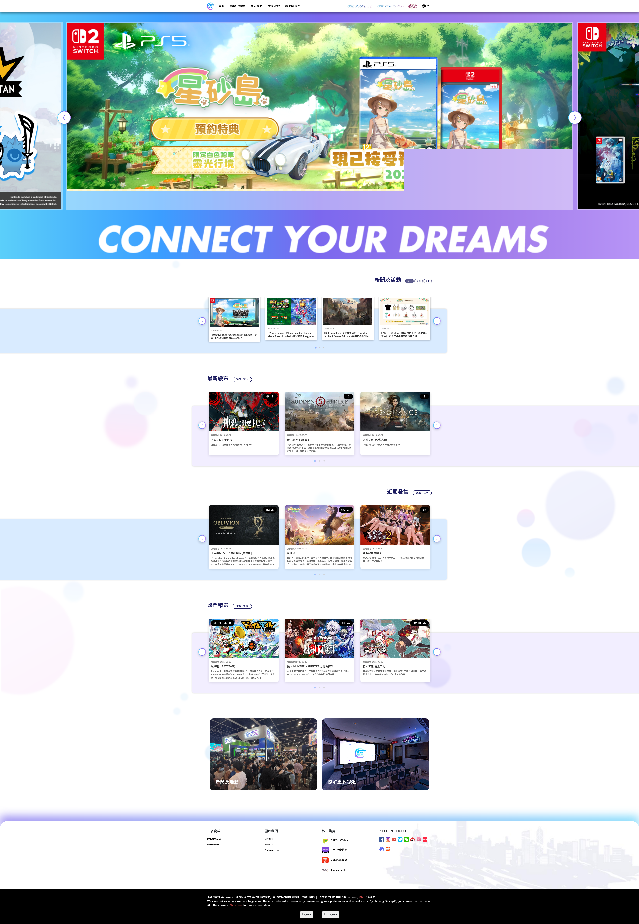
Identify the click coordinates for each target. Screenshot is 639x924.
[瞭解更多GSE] (375, 754)
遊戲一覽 (241, 379)
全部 (409, 281)
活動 (428, 281)
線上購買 (291, 6)
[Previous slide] (64, 117)
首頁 (222, 6)
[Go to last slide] (202, 321)
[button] (425, 6)
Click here (235, 905)
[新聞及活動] (263, 754)
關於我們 (256, 6)
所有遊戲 (274, 6)
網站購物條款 (213, 844)
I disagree (330, 914)
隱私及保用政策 (214, 839)
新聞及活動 (237, 6)
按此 (362, 897)
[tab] (315, 347)
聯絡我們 (269, 844)
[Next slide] (575, 117)
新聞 (419, 281)
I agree (306, 914)
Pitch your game (272, 850)
